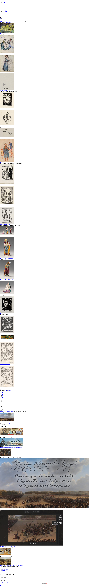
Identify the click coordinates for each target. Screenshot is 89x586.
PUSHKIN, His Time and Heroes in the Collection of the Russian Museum (11, 447)
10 (2, 399)
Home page (4, 2)
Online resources (4, 9)
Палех (1, 340)
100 (8, 22)
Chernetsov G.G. (2, 421)
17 (2, 405)
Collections (4, 10)
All (0, 18)
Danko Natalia (11, 258)
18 (2, 406)
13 (2, 402)
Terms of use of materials (4, 582)
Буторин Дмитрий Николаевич (8, 340)
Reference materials (5, 11)
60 (6, 22)
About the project (4, 567)
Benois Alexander (3, 33)
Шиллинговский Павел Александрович (6, 333)
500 (10, 22)
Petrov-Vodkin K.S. (3, 162)
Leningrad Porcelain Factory (4, 258)
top (0, 585)
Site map (3, 568)
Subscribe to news (5, 569)
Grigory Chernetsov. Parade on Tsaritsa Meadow (7, 546)
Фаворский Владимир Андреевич (5, 90)
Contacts (3, 571)
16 (2, 404)
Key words (3, 12)
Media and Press (4, 570)
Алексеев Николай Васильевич (5, 364)
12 (2, 401)
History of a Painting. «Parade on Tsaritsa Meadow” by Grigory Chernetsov (11, 565)
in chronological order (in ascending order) (6, 21)
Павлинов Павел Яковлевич (4, 108)
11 (2, 400)
